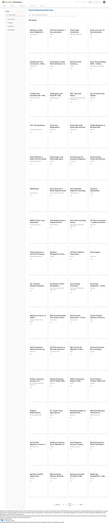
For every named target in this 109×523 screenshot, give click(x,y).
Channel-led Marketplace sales (97, 512)
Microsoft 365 (28, 516)
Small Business (70, 516)
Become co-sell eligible (63, 512)
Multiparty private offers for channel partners (12, 514)
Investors (2, 517)
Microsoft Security (11, 516)
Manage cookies (59, 522)
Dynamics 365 (20, 516)
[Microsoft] (7, 2)
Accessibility (20, 517)
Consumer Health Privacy (6, 522)
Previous (58, 504)
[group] (31, 37)
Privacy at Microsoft (101, 516)
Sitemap (15, 522)
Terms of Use (37, 522)
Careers (76, 516)
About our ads (51, 522)
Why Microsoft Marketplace (7, 511)
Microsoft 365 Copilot (60, 516)
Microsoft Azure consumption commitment (75, 511)
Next (81, 504)
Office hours (30, 511)
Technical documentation (50, 511)
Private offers (60, 511)
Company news (92, 516)
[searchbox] (17, 15)
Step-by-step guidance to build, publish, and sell (44, 512)
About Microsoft (83, 516)
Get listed (2, 512)
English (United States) (6, 519)
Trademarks (44, 522)
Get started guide (38, 511)
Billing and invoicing (92, 511)
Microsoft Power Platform (38, 516)
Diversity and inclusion (11, 517)
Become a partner (103, 511)
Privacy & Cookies (29, 522)
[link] (38, 37)
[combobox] (53, 14)
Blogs (16, 511)
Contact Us (21, 522)
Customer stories (22, 511)
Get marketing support (11, 512)
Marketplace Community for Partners (79, 512)
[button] (30, 15)
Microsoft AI (3, 516)
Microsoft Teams (50, 516)
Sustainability (27, 517)
